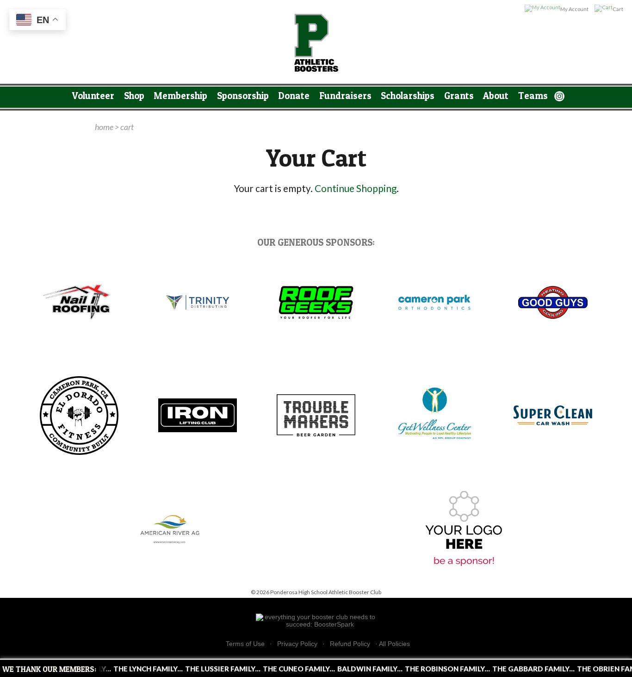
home (104, 127)
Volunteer (93, 95)
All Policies (394, 643)
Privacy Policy (297, 643)
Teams (533, 95)
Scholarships (407, 95)
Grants (459, 95)
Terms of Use (245, 643)
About (495, 95)
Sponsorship (243, 95)
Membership (180, 95)
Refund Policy (350, 643)
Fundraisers (345, 95)
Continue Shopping (356, 188)
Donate (294, 95)
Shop (134, 95)
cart (127, 127)
